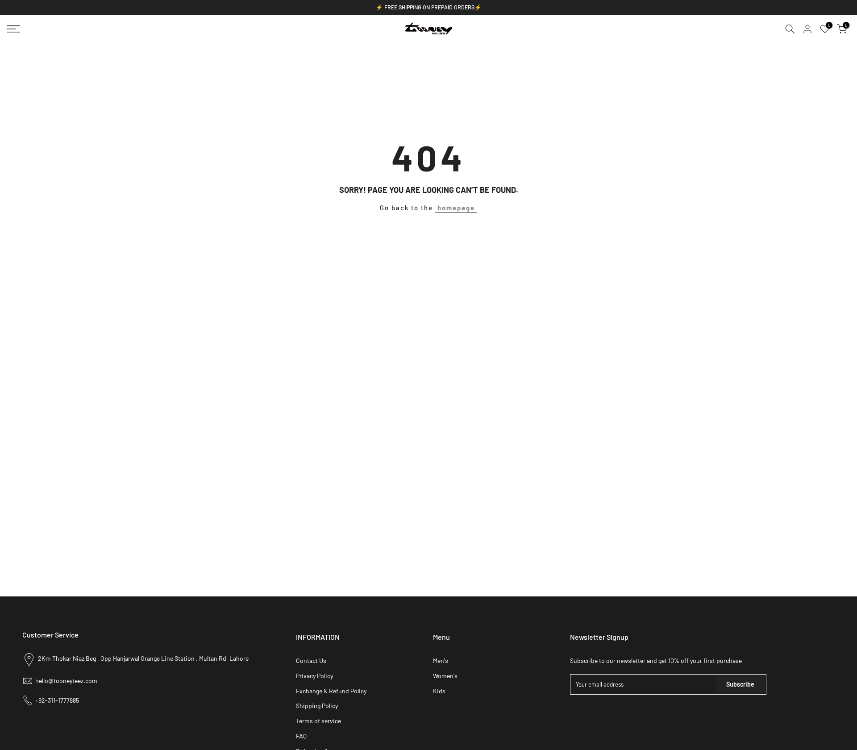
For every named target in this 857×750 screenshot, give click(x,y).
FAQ (301, 736)
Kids (439, 691)
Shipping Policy (317, 705)
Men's (440, 660)
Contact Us (311, 660)
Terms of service (318, 721)
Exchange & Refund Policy (331, 691)
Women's (445, 675)
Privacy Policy (314, 675)
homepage (456, 208)
